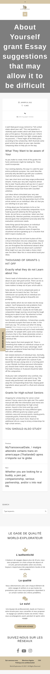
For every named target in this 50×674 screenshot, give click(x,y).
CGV (39, 660)
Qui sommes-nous (11, 660)
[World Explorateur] (25, 8)
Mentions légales (28, 660)
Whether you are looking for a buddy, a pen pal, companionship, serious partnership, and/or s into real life (23, 479)
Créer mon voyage (25, 626)
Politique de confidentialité (25, 663)
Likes (26, 106)
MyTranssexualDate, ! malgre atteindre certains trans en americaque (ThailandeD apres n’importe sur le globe (24, 453)
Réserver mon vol (3, 340)
